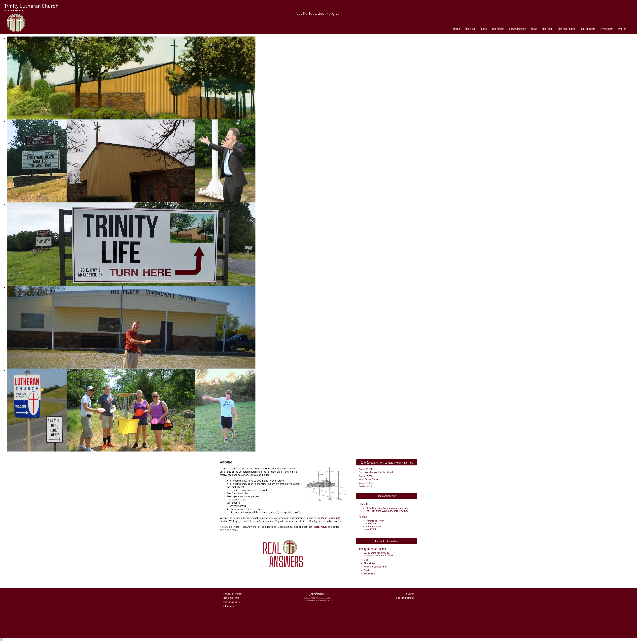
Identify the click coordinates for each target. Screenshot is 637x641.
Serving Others (517, 29)
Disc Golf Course (566, 29)
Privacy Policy (330, 600)
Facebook (369, 573)
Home (456, 29)
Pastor (483, 29)
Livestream (606, 29)
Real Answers (587, 29)
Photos (622, 29)
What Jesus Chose (369, 479)
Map (365, 559)
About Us (470, 29)
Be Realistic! (365, 486)
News (534, 29)
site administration (405, 597)
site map (410, 593)
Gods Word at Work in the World (376, 472)
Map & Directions (230, 597)
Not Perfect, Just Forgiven (319, 13)
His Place (547, 29)
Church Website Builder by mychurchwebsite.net (315, 600)
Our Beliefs (498, 29)
